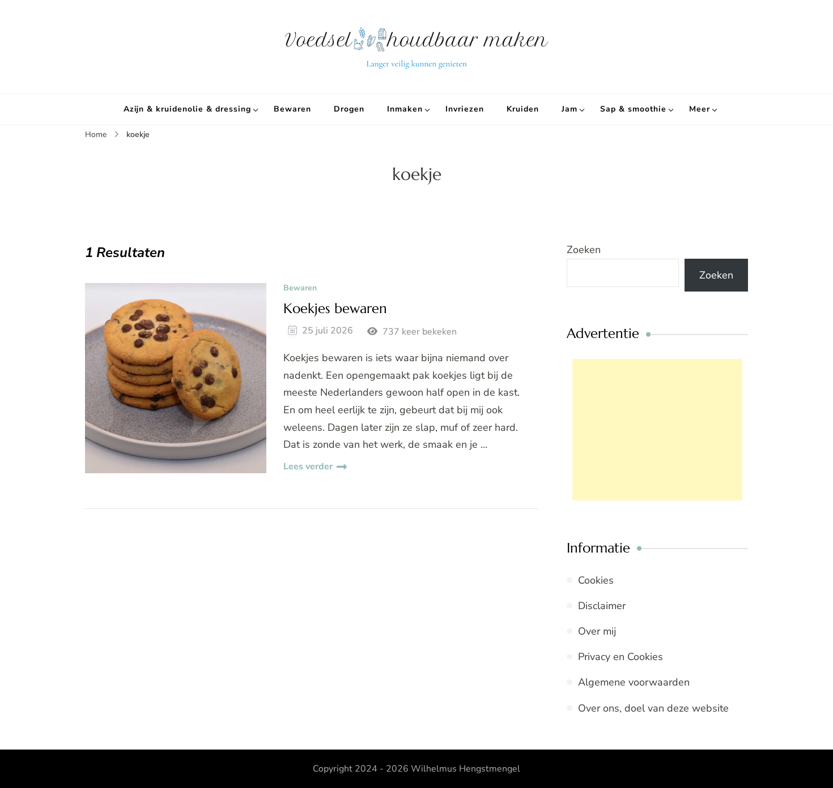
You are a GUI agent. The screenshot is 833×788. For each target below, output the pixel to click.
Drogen (349, 109)
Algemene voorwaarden (634, 682)
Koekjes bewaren (335, 309)
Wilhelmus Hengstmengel (465, 769)
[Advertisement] (657, 429)
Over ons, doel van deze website (653, 708)
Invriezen (464, 109)
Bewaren (292, 109)
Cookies (596, 580)
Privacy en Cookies (620, 656)
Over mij (597, 631)
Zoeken (584, 249)
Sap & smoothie (633, 109)
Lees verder (308, 466)
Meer (699, 109)
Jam (569, 109)
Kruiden (523, 109)
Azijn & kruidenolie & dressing (187, 109)
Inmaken (405, 109)
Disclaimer (602, 606)
